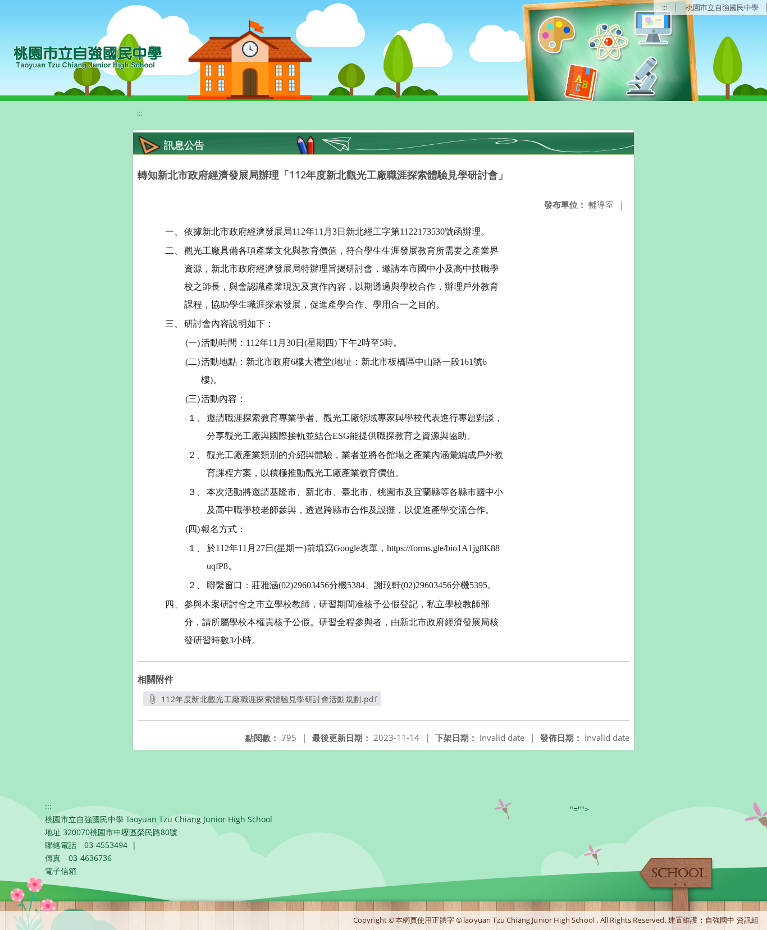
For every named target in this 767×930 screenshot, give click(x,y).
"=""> (579, 809)
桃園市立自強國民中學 (722, 7)
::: (664, 7)
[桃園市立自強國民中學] (82, 56)
